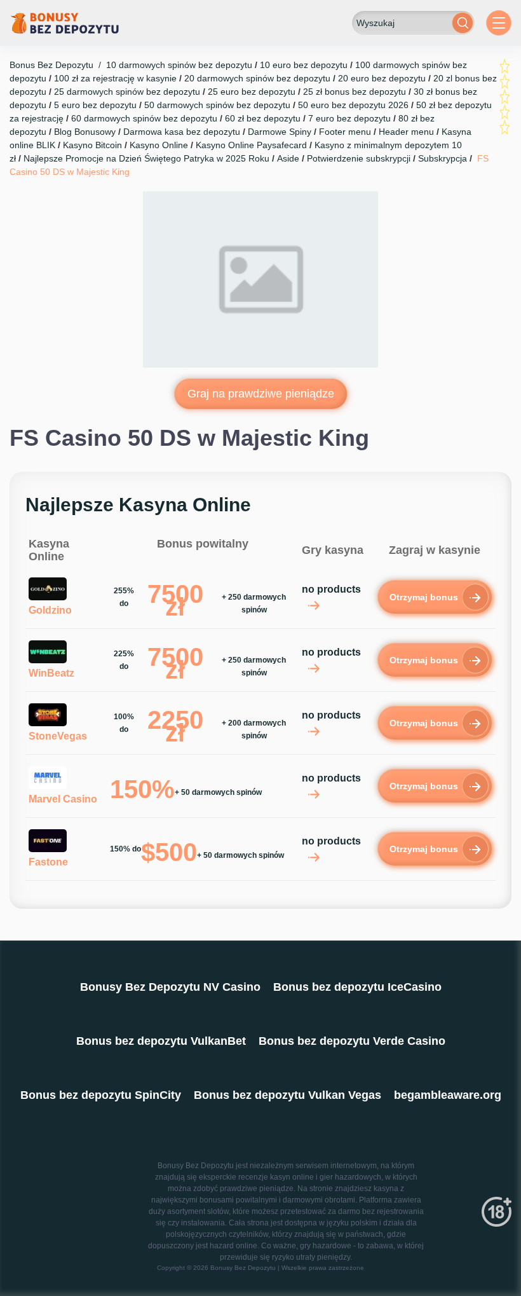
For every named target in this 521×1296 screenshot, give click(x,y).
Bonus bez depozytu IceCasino (357, 987)
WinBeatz (51, 673)
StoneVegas (58, 736)
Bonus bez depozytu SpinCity (100, 1095)
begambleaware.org (447, 1095)
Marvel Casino (63, 799)
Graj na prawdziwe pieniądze (260, 393)
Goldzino (50, 610)
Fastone (48, 862)
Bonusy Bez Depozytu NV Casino (170, 987)
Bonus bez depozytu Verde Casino (352, 1041)
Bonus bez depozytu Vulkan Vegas (287, 1095)
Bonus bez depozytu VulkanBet (161, 1041)
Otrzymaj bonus (423, 597)
